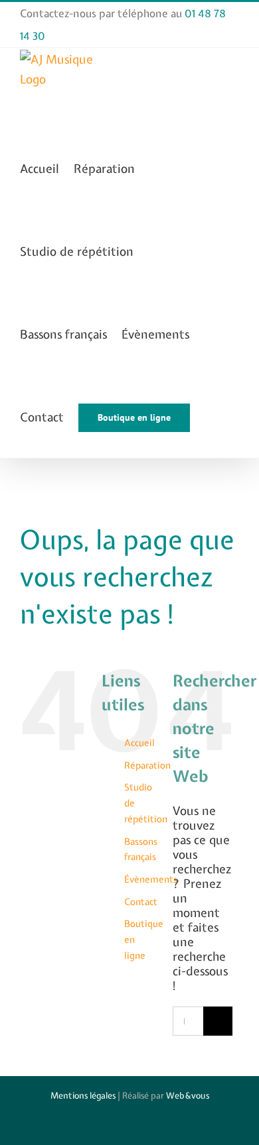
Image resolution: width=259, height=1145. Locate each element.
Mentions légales (83, 1095)
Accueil (139, 743)
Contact (140, 902)
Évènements (150, 879)
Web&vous (187, 1095)
